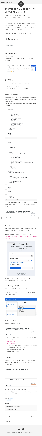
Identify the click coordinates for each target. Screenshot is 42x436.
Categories (30, 2)
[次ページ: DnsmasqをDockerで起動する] (39, 218)
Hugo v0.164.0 (12, 432)
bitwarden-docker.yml (9, 137)
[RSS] (22, 428)
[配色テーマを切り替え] (9, 2)
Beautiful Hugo (21, 432)
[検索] (11, 2)
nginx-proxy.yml (8, 199)
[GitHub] (19, 428)
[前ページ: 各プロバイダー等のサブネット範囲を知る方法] (2, 218)
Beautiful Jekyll (32, 432)
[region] (21, 122)
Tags (34, 2)
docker (9, 400)
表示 (9, 421)
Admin (16, 431)
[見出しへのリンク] (16, 53)
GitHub (19, 137)
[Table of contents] (7, 2)
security (11, 398)
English (37, 2)
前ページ (9, 416)
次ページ (33, 416)
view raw (35, 137)
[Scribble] (21, 4)
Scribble (3, 2)
